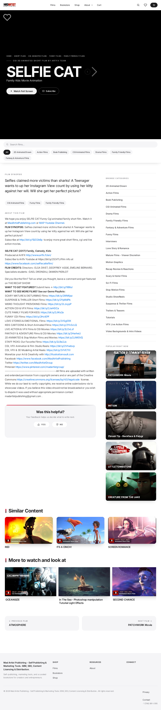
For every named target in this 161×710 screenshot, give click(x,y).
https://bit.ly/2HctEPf (37, 316)
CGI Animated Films (37, 56)
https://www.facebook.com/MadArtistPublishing (44, 358)
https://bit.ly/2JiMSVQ (70, 337)
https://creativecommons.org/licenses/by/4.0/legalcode (48, 379)
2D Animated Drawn (22, 152)
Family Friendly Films (74, 56)
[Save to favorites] (7, 17)
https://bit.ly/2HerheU (69, 333)
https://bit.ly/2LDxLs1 (62, 329)
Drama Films (100, 152)
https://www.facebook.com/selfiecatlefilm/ (29, 263)
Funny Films (55, 56)
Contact (146, 700)
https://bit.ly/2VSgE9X (59, 320)
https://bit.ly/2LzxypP (60, 304)
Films (52, 5)
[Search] (138, 5)
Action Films (42, 152)
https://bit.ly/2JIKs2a (52, 312)
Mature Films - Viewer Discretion (123, 255)
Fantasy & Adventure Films (17, 158)
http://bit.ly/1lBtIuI (62, 287)
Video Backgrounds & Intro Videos (124, 331)
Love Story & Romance (117, 248)
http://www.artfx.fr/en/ (38, 255)
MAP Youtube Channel (51, 222)
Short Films (20, 56)
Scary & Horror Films (116, 276)
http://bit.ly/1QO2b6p (30, 239)
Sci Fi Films (112, 282)
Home (8, 56)
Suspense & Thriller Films (119, 303)
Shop (77, 5)
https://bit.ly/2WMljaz (61, 295)
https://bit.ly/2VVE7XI (59, 350)
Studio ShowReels (115, 296)
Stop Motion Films (115, 289)
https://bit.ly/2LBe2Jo (55, 341)
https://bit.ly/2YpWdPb (58, 299)
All (7, 152)
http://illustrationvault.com (59, 354)
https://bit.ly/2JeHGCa (46, 308)
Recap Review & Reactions (119, 269)
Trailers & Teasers (115, 310)
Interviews (111, 241)
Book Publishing (60, 152)
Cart (99, 5)
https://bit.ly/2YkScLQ (64, 324)
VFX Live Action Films (117, 324)
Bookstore (65, 5)
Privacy (146, 692)
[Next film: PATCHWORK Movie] (93, 71)
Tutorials (110, 317)
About (87, 5)
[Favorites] (145, 5)
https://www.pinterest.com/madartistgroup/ (40, 366)
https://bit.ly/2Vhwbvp (62, 346)
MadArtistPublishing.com (22, 222)
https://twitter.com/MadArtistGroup (33, 362)
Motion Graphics (114, 262)
